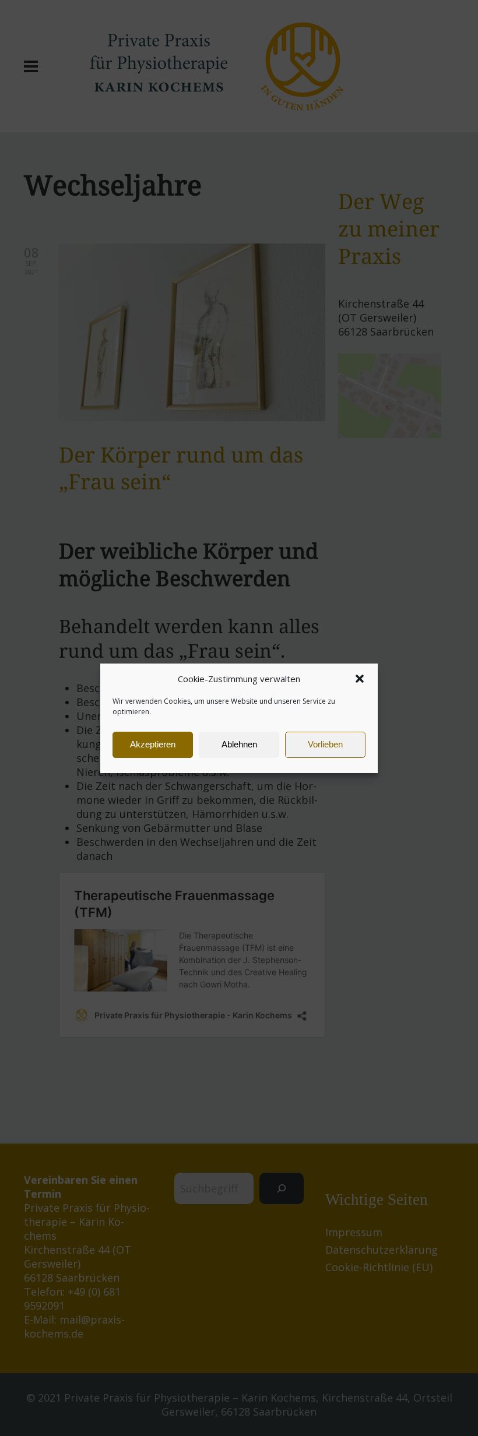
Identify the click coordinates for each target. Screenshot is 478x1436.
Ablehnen (239, 744)
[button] (359, 679)
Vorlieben (325, 744)
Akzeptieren (152, 744)
